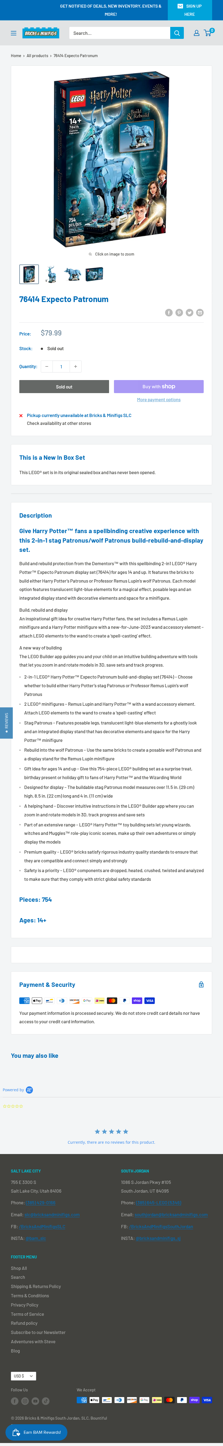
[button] (6, 723)
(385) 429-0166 (40, 1202)
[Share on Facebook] (169, 312)
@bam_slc (36, 1238)
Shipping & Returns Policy (36, 1286)
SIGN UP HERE (193, 10)
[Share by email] (200, 312)
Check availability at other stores (59, 423)
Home (16, 55)
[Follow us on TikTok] (45, 1401)
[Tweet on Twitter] (189, 312)
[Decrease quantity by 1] (46, 366)
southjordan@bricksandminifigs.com (171, 1214)
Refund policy (24, 1323)
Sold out (64, 386)
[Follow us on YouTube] (35, 1401)
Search (18, 1277)
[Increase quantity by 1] (75, 366)
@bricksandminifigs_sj (158, 1238)
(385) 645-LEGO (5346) (158, 1202)
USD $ (19, 1376)
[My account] (196, 33)
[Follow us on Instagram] (25, 1401)
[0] (207, 33)
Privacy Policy (24, 1304)
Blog (15, 1350)
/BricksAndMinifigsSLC (42, 1226)
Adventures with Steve (33, 1341)
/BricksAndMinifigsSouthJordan (161, 1226)
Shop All (19, 1268)
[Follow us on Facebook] (14, 1401)
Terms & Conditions (30, 1295)
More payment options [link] (159, 399)
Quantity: (28, 366)
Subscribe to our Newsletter (38, 1332)
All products (37, 55)
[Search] (177, 33)
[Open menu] (13, 33)
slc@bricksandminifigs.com (52, 1214)
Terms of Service (27, 1314)
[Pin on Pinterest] (179, 312)
